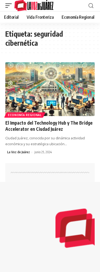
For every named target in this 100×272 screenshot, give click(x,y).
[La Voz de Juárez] (33, 5)
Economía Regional (25, 115)
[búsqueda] (91, 6)
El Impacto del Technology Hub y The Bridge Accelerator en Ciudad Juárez (49, 126)
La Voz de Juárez (18, 152)
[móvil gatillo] (9, 5)
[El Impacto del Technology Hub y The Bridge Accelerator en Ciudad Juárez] (50, 89)
